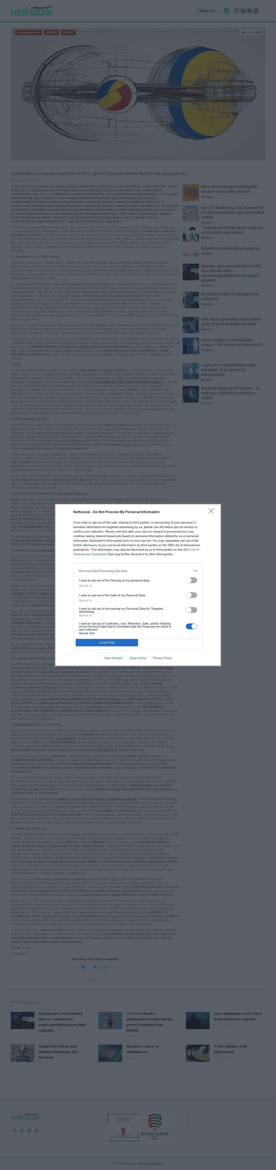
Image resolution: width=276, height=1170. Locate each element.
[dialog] (138, 585)
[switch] (191, 580)
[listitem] (138, 571)
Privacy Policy (162, 658)
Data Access (138, 658)
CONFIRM (107, 642)
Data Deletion (113, 658)
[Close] (213, 512)
